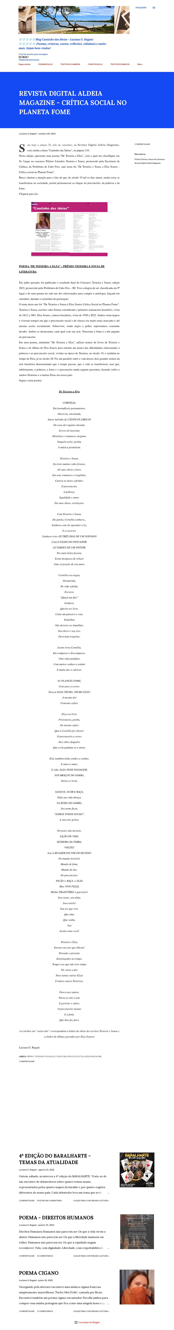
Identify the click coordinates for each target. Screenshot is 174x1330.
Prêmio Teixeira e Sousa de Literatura (150, 159)
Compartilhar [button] (142, 144)
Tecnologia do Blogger (89, 1322)
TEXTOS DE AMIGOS (119, 64)
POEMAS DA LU (45, 64)
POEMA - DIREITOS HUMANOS (56, 1217)
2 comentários (45, 1256)
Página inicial (24, 64)
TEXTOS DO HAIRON (70, 64)
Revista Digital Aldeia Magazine (148, 163)
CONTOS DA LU (95, 64)
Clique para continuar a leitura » (91, 1200)
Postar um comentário (49, 1200)
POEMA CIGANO (38, 1273)
